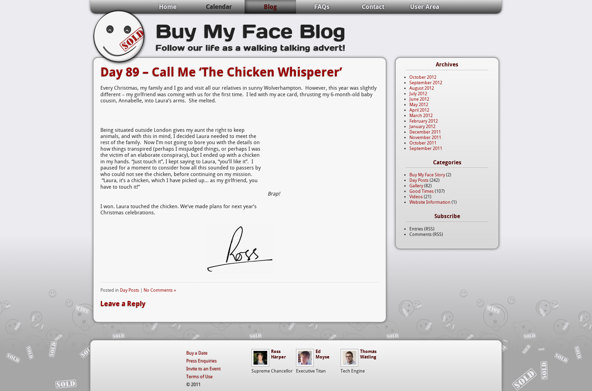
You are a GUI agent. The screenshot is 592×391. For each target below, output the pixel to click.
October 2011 (422, 143)
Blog (270, 6)
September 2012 (425, 82)
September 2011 (425, 148)
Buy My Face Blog (251, 30)
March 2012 (421, 115)
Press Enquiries (201, 361)
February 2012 (423, 121)
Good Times (421, 191)
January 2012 (422, 126)
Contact (373, 6)
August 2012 (421, 88)
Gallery (416, 185)
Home (167, 6)
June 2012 (419, 99)
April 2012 (419, 110)
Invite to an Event (203, 368)
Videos (416, 196)
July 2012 (418, 93)
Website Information (430, 202)
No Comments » (160, 290)
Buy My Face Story (427, 174)
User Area (424, 6)
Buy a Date (197, 353)
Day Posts (129, 290)
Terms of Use (199, 376)
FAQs (322, 6)
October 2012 (422, 77)
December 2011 (425, 132)
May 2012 (418, 104)
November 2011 (425, 137)
